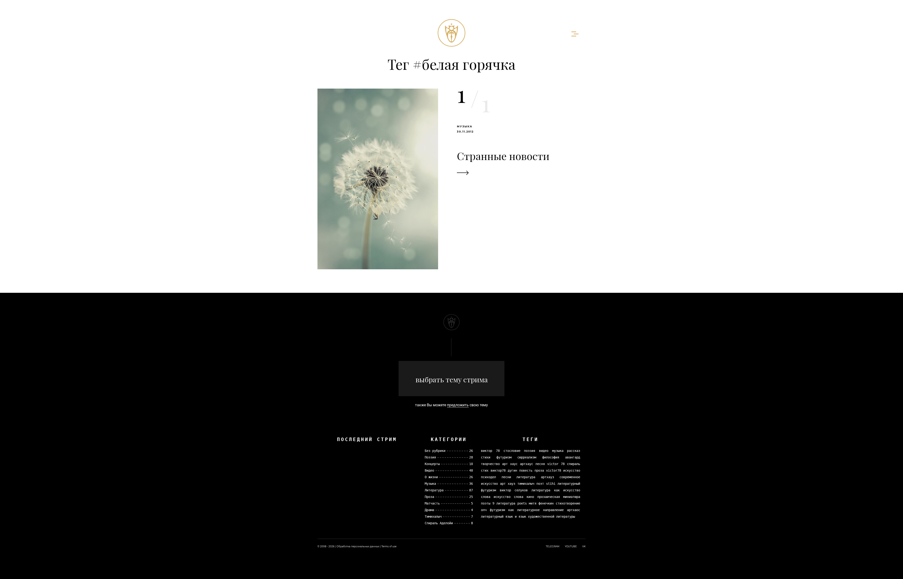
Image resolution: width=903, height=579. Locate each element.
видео (543, 451)
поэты (485, 503)
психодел (488, 477)
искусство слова (508, 497)
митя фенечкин (541, 503)
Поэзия (430, 457)
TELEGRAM (552, 546)
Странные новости (503, 156)
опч (484, 510)
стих (484, 470)
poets (522, 503)
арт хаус (510, 464)
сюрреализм (526, 457)
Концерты (432, 464)
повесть (525, 470)
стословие (511, 451)
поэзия (529, 451)
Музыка (464, 126)
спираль (573, 464)
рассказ (573, 451)
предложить (458, 405)
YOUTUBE (571, 546)
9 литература (503, 503)
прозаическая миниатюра (558, 497)
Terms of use (388, 546)
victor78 (553, 470)
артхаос (573, 510)
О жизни (431, 477)
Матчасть (432, 503)
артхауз (547, 477)
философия (550, 457)
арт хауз (507, 483)
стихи (485, 457)
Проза (429, 497)
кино (530, 497)
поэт (540, 483)
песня (540, 464)
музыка (557, 451)
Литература (434, 490)
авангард (572, 457)
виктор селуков (514, 490)
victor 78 (556, 464)
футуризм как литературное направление (527, 510)
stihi (550, 483)
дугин (512, 470)
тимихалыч (525, 483)
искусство (571, 470)
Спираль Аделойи (439, 523)
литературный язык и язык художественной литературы (528, 516)
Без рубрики (435, 451)
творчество (490, 464)
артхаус (526, 464)
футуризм (503, 457)
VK (584, 546)
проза (539, 470)
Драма (429, 510)
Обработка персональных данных (358, 546)
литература (525, 477)
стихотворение (568, 503)
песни (506, 477)
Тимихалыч (433, 516)
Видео (429, 470)
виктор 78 (490, 451)
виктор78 (498, 470)
